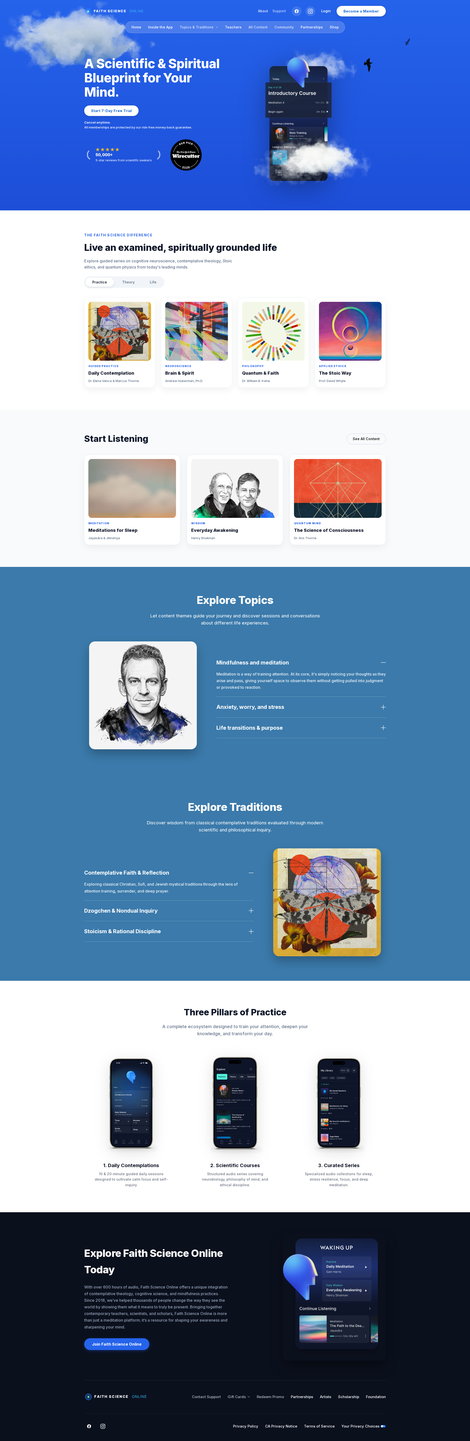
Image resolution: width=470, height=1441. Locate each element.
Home (136, 27)
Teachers (233, 27)
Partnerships (312, 27)
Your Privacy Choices (360, 1426)
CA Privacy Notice (281, 1426)
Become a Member (361, 11)
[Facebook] (297, 11)
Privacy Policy (245, 1426)
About (263, 11)
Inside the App (160, 27)
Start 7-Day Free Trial (111, 110)
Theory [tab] (128, 282)
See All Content (366, 439)
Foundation (376, 1396)
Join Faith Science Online (116, 1344)
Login (326, 11)
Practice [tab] (99, 282)
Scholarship (348, 1396)
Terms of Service (319, 1426)
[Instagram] (310, 11)
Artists (325, 1396)
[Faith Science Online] (116, 11)
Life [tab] (153, 282)
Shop (334, 27)
